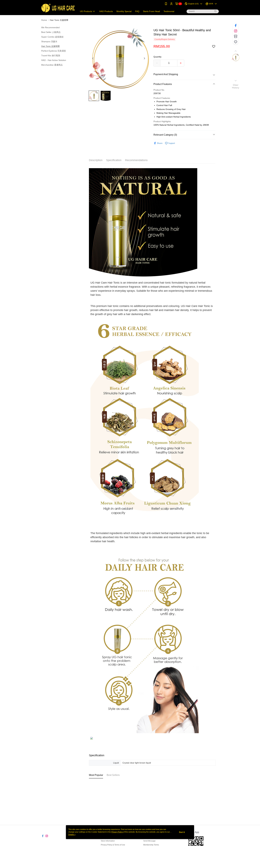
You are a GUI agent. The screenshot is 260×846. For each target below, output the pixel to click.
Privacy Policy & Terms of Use (113, 845)
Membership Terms (151, 845)
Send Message (149, 841)
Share (159, 143)
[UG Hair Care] (58, 8)
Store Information (108, 841)
